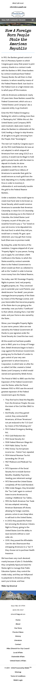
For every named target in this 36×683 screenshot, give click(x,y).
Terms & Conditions (18, 676)
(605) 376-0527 (18, 3)
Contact (18, 644)
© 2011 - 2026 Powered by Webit (18, 668)
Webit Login (18, 680)
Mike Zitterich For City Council (18, 648)
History (18, 636)
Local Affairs (18, 652)
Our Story (18, 628)
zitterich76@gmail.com (18, 7)
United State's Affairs (18, 661)
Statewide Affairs (18, 656)
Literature (18, 640)
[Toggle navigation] (32, 20)
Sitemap (18, 672)
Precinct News (18, 632)
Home (18, 620)
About (18, 624)
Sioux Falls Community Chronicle (14, 20)
